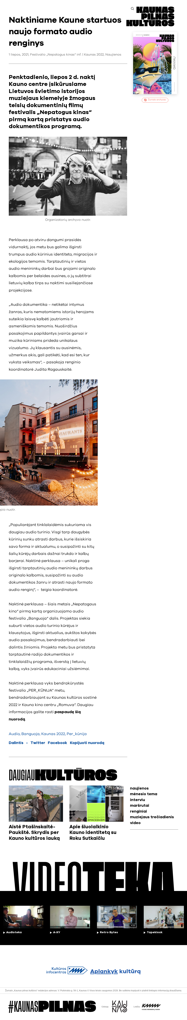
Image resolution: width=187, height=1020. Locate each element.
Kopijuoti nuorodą (87, 743)
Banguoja (30, 734)
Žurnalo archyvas (157, 100)
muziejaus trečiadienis (152, 817)
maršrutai (139, 805)
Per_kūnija (77, 734)
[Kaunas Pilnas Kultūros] (150, 25)
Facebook (57, 743)
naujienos (139, 788)
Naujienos (113, 54)
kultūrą (115, 971)
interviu (137, 800)
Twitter (37, 743)
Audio (14, 734)
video (135, 823)
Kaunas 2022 (94, 54)
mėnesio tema (143, 794)
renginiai (138, 811)
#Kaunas (52, 1007)
